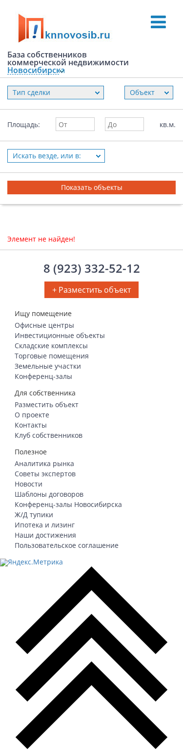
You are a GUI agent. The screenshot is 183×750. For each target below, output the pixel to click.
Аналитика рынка (44, 463)
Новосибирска (33, 70)
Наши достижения (45, 535)
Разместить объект (47, 404)
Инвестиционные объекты (60, 335)
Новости (28, 483)
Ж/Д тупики (34, 514)
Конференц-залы (43, 376)
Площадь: (23, 124)
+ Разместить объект (91, 289)
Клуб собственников (48, 435)
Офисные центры (44, 325)
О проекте (32, 414)
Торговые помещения (52, 355)
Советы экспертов (45, 473)
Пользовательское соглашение (67, 545)
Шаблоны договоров (49, 494)
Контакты (31, 425)
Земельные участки (48, 366)
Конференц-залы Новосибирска (68, 504)
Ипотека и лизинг (45, 524)
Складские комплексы (51, 345)
